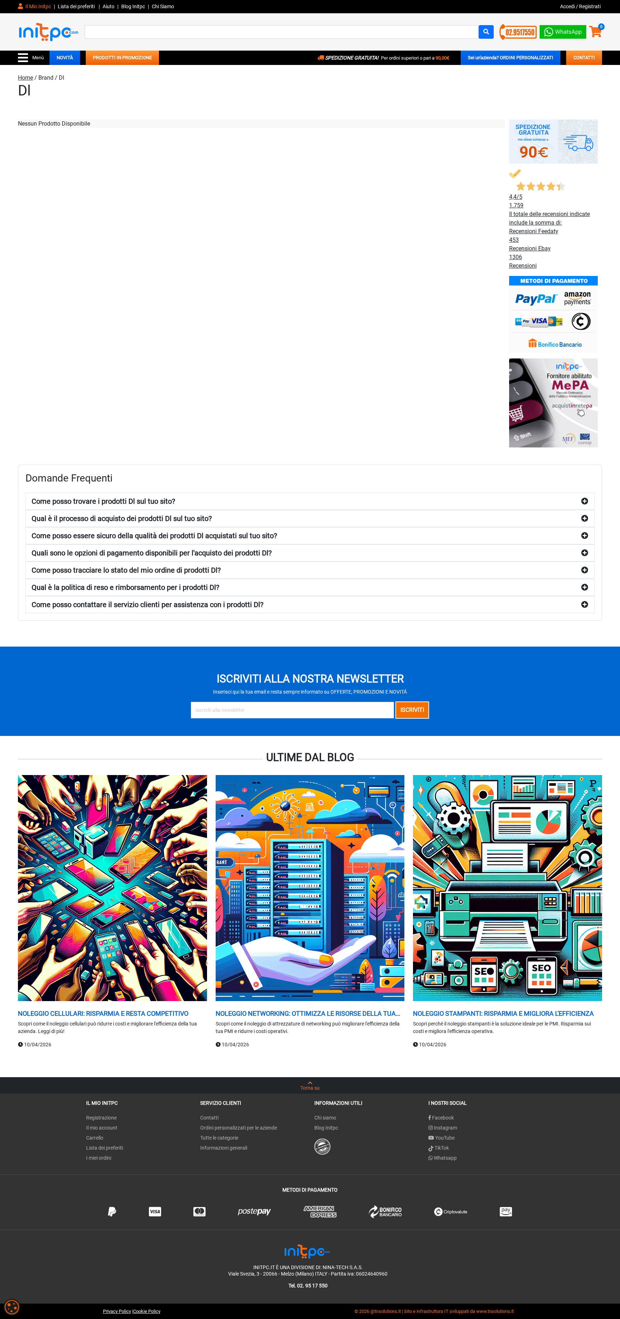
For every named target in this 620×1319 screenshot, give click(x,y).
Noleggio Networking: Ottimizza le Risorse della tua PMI (306, 1014)
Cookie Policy (146, 1311)
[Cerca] (486, 32)
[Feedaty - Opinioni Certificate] (322, 1146)
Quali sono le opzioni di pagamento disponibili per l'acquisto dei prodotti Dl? (152, 553)
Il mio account (101, 1128)
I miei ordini (98, 1158)
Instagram (445, 1128)
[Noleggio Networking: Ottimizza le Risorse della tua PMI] (310, 889)
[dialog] (12, 1307)
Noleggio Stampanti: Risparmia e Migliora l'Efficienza (503, 1013)
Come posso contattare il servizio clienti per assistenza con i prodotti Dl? (147, 604)
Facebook (442, 1118)
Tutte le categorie (219, 1138)
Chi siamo (325, 1118)
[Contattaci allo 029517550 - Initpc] (518, 31)
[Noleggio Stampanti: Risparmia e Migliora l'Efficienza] (507, 889)
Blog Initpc (326, 1128)
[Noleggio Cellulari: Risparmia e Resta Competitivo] (112, 889)
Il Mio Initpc (37, 6)
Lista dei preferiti (77, 6)
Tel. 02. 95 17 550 (308, 1286)
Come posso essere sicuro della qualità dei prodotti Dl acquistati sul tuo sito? (154, 535)
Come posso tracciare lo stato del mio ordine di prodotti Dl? (126, 570)
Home (25, 77)
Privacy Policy (117, 1311)
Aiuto (108, 6)
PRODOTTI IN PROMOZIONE (122, 57)
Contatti (209, 1118)
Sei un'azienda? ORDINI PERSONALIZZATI (510, 57)
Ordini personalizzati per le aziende (238, 1128)
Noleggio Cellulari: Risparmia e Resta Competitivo (103, 1013)
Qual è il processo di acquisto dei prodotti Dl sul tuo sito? (122, 518)
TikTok (441, 1148)
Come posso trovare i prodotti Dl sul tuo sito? (103, 501)
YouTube (444, 1138)
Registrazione (101, 1118)
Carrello (94, 1138)
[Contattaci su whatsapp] (563, 30)
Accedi (568, 6)
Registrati (590, 6)
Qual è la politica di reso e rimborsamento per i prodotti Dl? (125, 587)
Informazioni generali (223, 1148)
